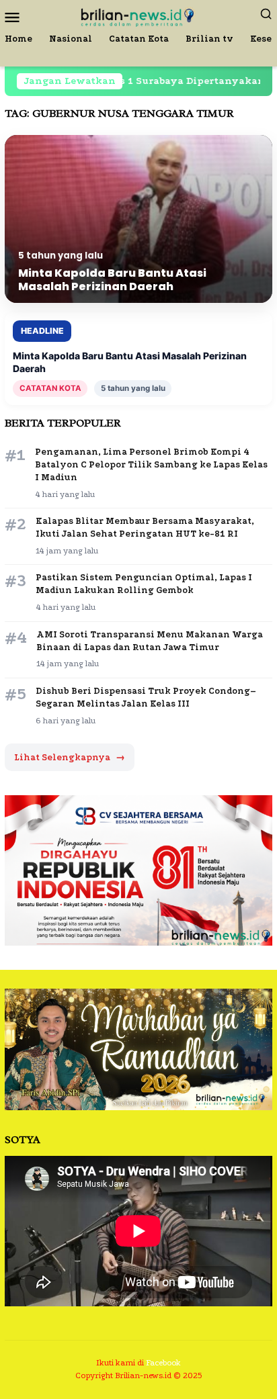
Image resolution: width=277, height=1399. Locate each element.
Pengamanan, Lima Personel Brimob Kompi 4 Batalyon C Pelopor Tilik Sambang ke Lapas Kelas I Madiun (151, 464)
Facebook (163, 1362)
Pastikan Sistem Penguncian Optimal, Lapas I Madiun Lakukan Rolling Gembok (144, 583)
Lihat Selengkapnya (69, 757)
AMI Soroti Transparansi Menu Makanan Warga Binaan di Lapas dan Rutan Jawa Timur (149, 640)
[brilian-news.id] (138, 16)
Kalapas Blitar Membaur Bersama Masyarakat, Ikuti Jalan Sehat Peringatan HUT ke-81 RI (145, 527)
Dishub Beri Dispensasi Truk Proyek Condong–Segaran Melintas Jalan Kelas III (146, 697)
